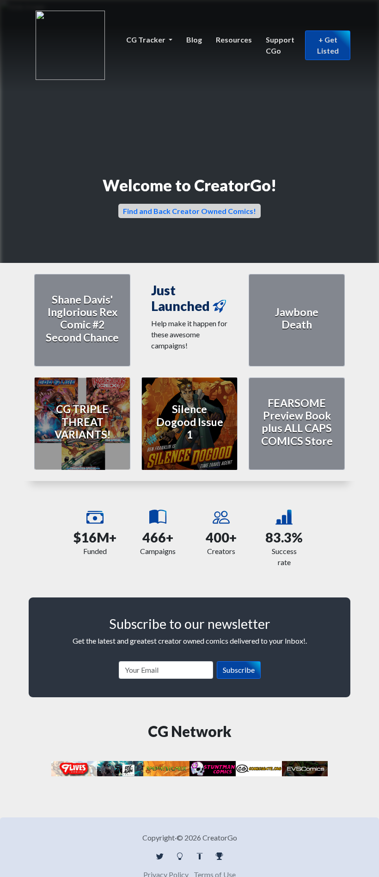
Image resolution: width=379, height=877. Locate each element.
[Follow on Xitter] (160, 856)
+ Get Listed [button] (328, 45)
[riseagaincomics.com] (120, 767)
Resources (234, 39)
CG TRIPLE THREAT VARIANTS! (82, 421)
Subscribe (239, 669)
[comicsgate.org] (259, 767)
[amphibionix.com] (166, 767)
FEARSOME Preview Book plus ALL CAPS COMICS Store (297, 421)
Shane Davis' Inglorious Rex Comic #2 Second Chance (82, 318)
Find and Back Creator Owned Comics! (189, 211)
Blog (194, 39)
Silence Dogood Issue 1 (189, 421)
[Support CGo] (219, 856)
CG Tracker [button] (146, 39)
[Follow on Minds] (179, 856)
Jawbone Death (296, 318)
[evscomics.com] (305, 767)
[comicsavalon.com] (213, 767)
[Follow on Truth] (199, 856)
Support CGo (280, 45)
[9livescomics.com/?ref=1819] (74, 767)
